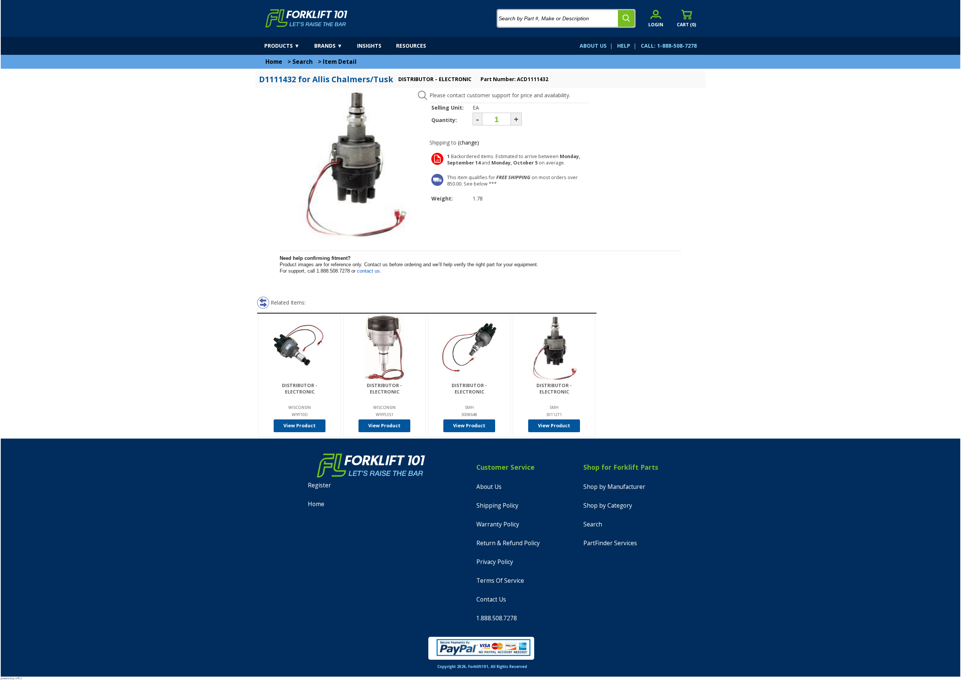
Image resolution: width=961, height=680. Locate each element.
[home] (306, 18)
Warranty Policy (497, 524)
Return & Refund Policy (508, 543)
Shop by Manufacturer (614, 487)
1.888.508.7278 (496, 618)
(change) (468, 142)
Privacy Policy (494, 562)
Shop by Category (607, 506)
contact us (368, 271)
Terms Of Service (500, 581)
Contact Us (491, 599)
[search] (626, 18)
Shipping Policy (497, 506)
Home (273, 62)
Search (302, 62)
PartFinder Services (610, 543)
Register (319, 485)
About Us (489, 487)
